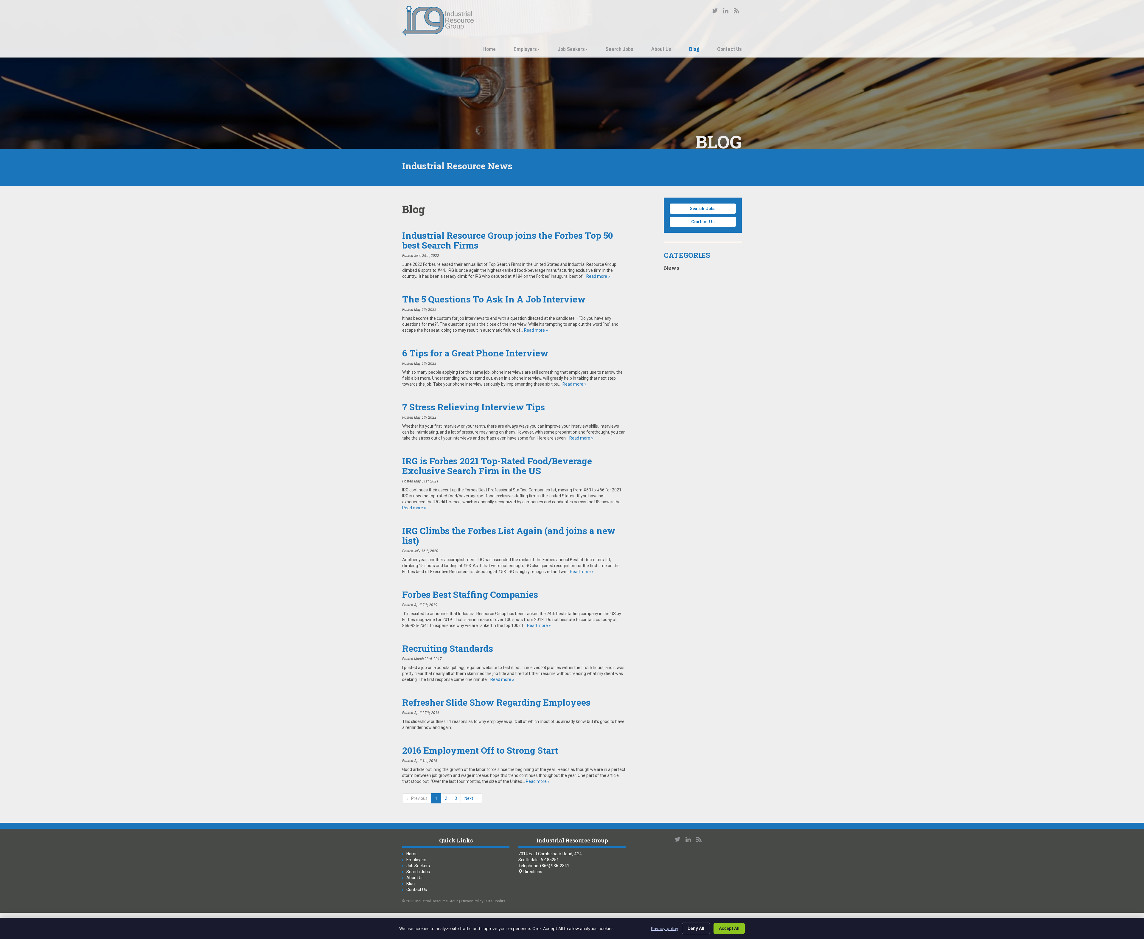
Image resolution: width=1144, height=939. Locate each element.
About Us (661, 49)
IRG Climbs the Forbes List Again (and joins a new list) (508, 535)
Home (489, 49)
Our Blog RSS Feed (736, 10)
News (671, 267)
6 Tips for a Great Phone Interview (475, 353)
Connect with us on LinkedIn (725, 10)
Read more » (598, 276)
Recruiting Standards (447, 648)
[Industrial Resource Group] (438, 21)
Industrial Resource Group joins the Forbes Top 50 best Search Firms (507, 240)
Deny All (696, 928)
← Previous (417, 798)
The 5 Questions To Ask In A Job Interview (494, 299)
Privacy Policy (472, 901)
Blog (694, 49)
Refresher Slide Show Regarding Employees (496, 702)
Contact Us (729, 49)
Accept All (729, 928)
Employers (525, 49)
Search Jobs (619, 49)
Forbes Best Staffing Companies (470, 594)
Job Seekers (571, 49)
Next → (471, 798)
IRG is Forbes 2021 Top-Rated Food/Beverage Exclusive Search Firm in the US (497, 466)
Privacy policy (664, 928)
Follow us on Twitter (715, 10)
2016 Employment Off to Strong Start (480, 750)
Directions (532, 871)
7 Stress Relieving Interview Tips (473, 407)
